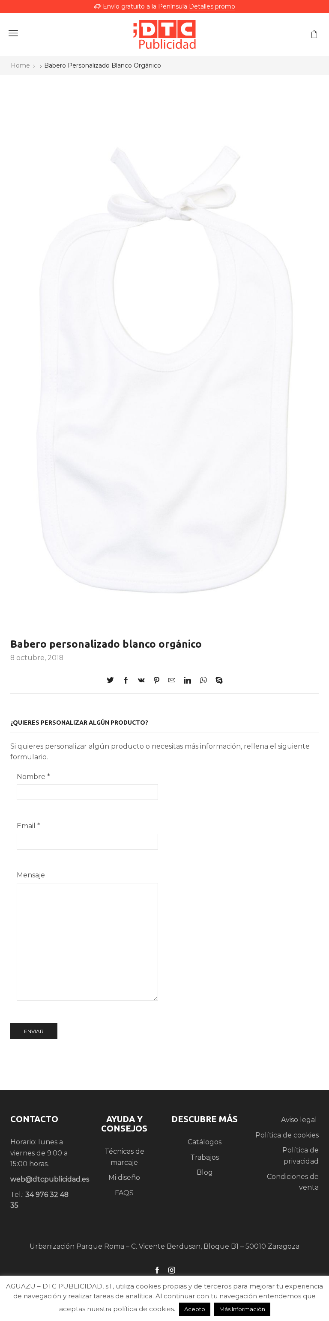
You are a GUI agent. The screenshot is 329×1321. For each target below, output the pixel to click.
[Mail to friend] (171, 680)
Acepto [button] (194, 1309)
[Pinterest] (156, 680)
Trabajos (204, 1157)
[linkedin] (187, 680)
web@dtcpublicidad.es (49, 1179)
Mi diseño (124, 1177)
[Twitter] (112, 680)
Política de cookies (287, 1135)
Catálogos (204, 1142)
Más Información (242, 1309)
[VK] (141, 680)
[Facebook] (126, 680)
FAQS (124, 1193)
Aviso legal (300, 1120)
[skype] (217, 680)
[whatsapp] (203, 680)
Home (20, 65)
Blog (205, 1172)
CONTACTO (34, 1119)
